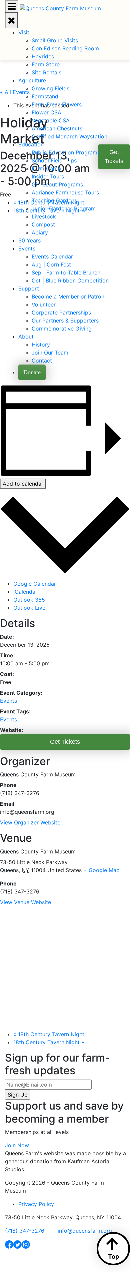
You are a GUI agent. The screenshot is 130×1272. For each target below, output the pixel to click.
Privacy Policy (36, 1204)
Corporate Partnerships (61, 312)
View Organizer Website (30, 822)
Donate (32, 372)
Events (26, 248)
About (26, 336)
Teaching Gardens (54, 200)
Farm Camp (46, 168)
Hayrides (43, 56)
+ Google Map (101, 870)
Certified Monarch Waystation (69, 136)
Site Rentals (46, 72)
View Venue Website (25, 902)
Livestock (44, 216)
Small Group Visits (55, 40)
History (41, 344)
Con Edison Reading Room (65, 48)
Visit (23, 32)
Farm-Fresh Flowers (57, 104)
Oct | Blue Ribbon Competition (70, 280)
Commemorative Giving (62, 328)
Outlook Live (29, 607)
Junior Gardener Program (64, 208)
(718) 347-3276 (24, 1230)
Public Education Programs (66, 152)
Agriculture (32, 80)
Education (31, 144)
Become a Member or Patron (68, 296)
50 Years (29, 240)
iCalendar (25, 591)
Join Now (17, 1145)
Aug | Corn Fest (51, 264)
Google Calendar (34, 583)
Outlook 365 (29, 599)
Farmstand (45, 96)
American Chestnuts (57, 128)
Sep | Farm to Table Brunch (66, 272)
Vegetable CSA (51, 120)
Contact (42, 360)
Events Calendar (52, 256)
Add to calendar (23, 483)
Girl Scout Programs (57, 184)
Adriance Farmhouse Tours (65, 192)
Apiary (40, 232)
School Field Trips (54, 160)
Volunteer (44, 304)
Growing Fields (50, 88)
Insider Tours (48, 176)
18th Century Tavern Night (48, 1034)
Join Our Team (50, 352)
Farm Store (46, 64)
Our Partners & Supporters (65, 320)
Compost (43, 224)
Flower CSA (46, 112)
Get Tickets (65, 741)
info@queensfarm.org (85, 1230)
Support (28, 288)
